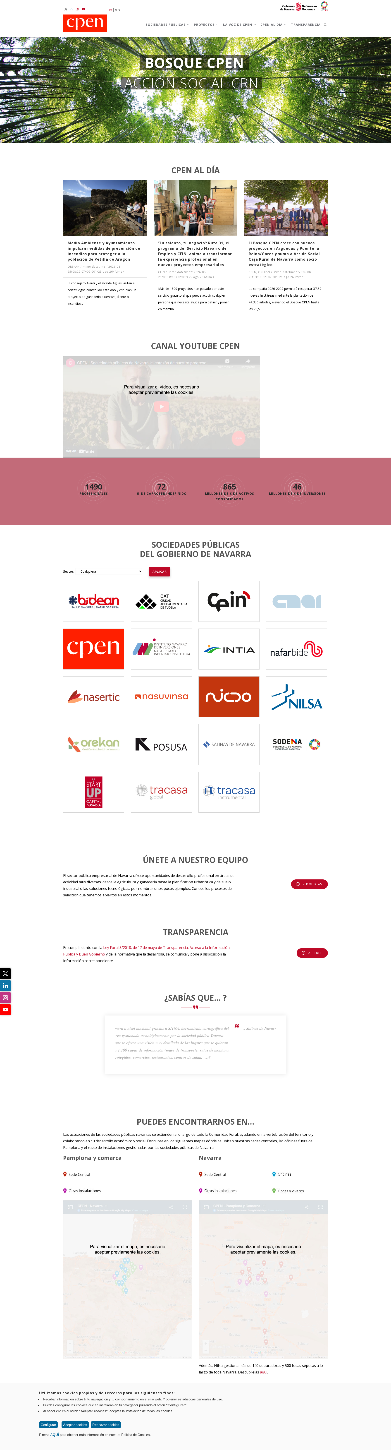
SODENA (296, 740)
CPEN (93, 645)
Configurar (48, 1425)
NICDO (229, 693)
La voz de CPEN (238, 24)
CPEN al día (272, 24)
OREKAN (93, 740)
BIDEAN (93, 597)
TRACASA (161, 785)
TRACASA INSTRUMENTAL (230, 785)
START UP (94, 788)
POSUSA (161, 740)
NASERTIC (93, 690)
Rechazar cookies (105, 1425)
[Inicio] (85, 23)
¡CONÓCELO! (195, 120)
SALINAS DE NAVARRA (229, 740)
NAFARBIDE (296, 645)
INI (161, 645)
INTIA (229, 645)
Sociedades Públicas (166, 24)
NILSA (296, 693)
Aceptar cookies (75, 1425)
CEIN (229, 597)
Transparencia (306, 24)
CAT (161, 597)
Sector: (68, 571)
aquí (263, 1372)
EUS (117, 10)
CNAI (297, 597)
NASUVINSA (161, 693)
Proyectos (205, 24)
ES (110, 10)
